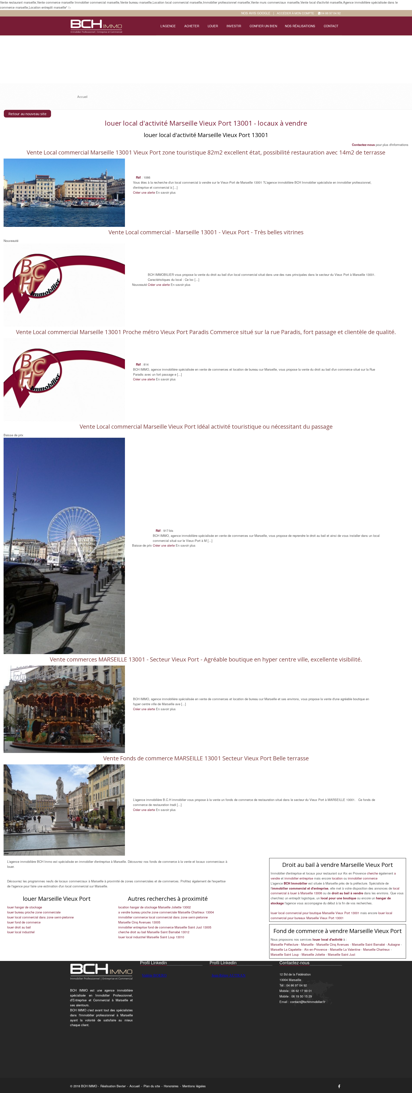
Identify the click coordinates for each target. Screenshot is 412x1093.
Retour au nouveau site (27, 113)
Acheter (191, 26)
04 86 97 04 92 (331, 13)
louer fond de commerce (24, 922)
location (338, 878)
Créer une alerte (144, 192)
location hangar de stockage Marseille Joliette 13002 (154, 907)
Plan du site (152, 1086)
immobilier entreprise (299, 878)
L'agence (168, 26)
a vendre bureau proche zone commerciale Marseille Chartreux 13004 (166, 912)
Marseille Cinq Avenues (333, 944)
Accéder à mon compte (295, 13)
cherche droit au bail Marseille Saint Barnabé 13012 (153, 932)
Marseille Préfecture (285, 944)
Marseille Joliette (314, 954)
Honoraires (171, 1086)
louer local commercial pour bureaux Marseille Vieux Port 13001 (331, 915)
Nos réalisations (300, 26)
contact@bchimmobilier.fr (307, 1001)
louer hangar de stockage (24, 907)
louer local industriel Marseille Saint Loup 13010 (151, 937)
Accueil (134, 1086)
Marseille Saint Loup (285, 954)
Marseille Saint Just (341, 954)
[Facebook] (339, 1086)
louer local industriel (21, 932)
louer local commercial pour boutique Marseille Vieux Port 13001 (315, 913)
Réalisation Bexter (113, 1086)
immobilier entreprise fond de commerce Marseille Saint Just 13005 (164, 927)
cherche (373, 873)
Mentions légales (194, 1086)
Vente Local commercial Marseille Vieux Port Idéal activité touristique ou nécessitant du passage (206, 426)
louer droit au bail (19, 927)
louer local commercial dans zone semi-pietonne (40, 917)
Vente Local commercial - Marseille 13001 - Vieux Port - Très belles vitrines (206, 232)
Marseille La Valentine (345, 949)
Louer (213, 26)
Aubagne (394, 944)
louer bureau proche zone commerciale (34, 912)
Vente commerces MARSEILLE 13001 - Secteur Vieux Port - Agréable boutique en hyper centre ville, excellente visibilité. (206, 659)
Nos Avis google (255, 13)
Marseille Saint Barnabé (369, 944)
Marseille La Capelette (286, 949)
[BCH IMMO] (96, 25)
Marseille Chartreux (377, 949)
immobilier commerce (362, 878)
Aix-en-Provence (316, 949)
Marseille (307, 944)
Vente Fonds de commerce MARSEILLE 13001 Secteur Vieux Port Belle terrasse (206, 758)
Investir (234, 26)
